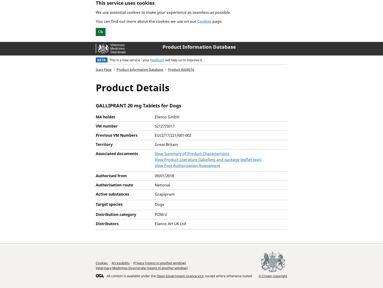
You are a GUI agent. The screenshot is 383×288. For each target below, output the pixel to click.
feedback (157, 60)
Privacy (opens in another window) (159, 263)
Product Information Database (199, 47)
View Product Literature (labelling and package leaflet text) (208, 159)
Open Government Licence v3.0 (180, 276)
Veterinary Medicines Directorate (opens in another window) (142, 268)
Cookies (204, 21)
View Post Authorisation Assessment (187, 165)
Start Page (104, 69)
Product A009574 (181, 69)
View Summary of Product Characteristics (192, 153)
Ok (100, 31)
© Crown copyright (273, 276)
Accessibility (121, 263)
